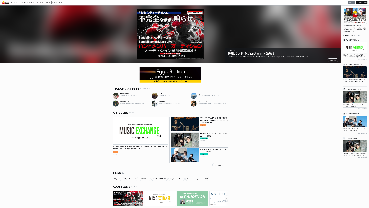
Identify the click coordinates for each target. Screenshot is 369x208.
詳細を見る (333, 60)
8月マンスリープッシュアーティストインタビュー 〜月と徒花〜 (213, 150)
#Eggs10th (117, 179)
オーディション (15, 3)
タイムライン (37, 3)
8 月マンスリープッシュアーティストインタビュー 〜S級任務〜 (213, 135)
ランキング (24, 3)
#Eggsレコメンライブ (130, 179)
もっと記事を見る (220, 165)
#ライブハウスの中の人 (159, 179)
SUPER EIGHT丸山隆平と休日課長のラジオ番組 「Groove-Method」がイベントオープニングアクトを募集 (214, 120)
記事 (30, 3)
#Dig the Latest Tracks (176, 179)
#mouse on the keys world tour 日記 (197, 179)
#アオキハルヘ (145, 179)
